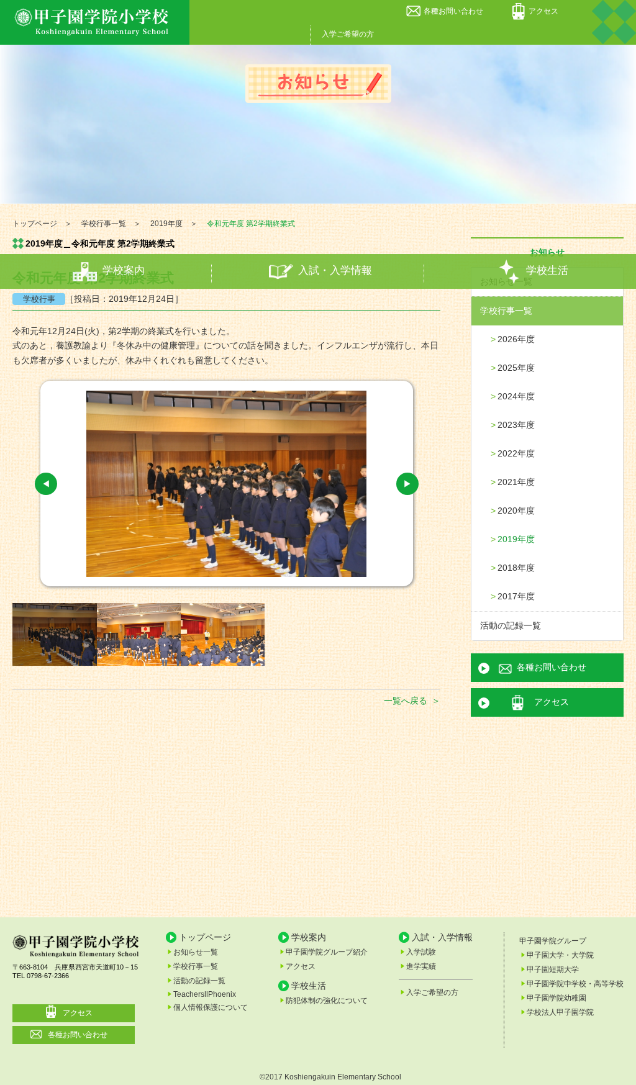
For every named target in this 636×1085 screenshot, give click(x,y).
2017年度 (516, 596)
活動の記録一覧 (510, 625)
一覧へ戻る (405, 701)
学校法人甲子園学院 (560, 1012)
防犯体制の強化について (327, 1000)
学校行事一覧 (506, 311)
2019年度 (516, 539)
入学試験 (421, 952)
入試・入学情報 (335, 271)
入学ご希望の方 (348, 34)
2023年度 (516, 425)
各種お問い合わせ (453, 11)
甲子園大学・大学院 (560, 955)
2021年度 (516, 482)
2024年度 (516, 396)
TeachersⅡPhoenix (204, 994)
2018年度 (516, 568)
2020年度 (516, 510)
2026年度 (516, 339)
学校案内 (123, 271)
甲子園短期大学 (553, 969)
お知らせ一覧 (195, 952)
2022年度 (516, 453)
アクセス (543, 11)
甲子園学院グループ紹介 (327, 952)
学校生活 (547, 271)
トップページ (205, 937)
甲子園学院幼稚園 (556, 998)
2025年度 (516, 368)
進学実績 (421, 966)
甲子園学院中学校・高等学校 (575, 983)
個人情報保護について (210, 1007)
